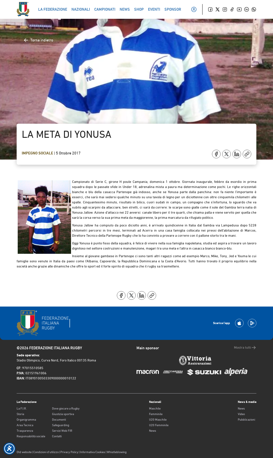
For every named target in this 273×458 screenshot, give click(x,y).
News (152, 430)
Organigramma (26, 419)
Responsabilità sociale (31, 436)
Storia (20, 414)
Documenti (59, 419)
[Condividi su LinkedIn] (236, 154)
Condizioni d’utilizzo (46, 452)
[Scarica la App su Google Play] (252, 323)
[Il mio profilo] (194, 9)
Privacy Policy (69, 452)
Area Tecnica (25, 425)
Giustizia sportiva (63, 414)
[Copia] (247, 154)
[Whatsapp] (253, 9)
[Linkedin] (246, 9)
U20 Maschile (158, 419)
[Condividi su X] (226, 154)
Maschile (155, 408)
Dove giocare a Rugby (66, 408)
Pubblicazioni (246, 419)
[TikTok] (232, 9)
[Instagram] (224, 9)
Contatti (57, 436)
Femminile (156, 414)
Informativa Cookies (92, 452)
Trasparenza (25, 430)
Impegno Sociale (38, 153)
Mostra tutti (242, 347)
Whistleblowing (116, 452)
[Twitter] (217, 9)
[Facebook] (210, 9)
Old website (24, 452)
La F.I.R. (22, 408)
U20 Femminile (158, 425)
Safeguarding (60, 425)
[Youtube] (239, 9)
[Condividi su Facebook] (216, 154)
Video (241, 414)
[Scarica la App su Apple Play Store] (239, 323)
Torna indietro (41, 40)
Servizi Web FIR (62, 430)
